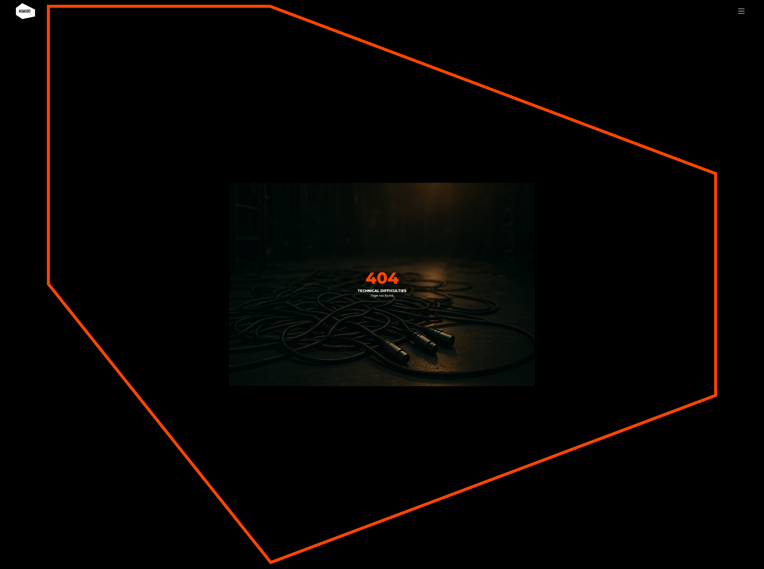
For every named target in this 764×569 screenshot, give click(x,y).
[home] (25, 11)
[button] (741, 11)
